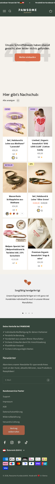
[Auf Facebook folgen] (5, 442)
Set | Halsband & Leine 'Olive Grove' (40, 198)
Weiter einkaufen (27, 57)
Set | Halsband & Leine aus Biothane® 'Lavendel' (15, 143)
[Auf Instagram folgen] (12, 442)
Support (6, 396)
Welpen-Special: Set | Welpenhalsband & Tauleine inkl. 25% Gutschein (15, 251)
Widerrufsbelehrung (11, 416)
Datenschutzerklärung (13, 411)
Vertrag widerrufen (13, 430)
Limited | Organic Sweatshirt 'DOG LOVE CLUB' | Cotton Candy (40, 145)
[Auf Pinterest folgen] (19, 442)
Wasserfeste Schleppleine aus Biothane (15, 199)
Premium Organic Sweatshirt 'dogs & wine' (40, 255)
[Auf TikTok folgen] (26, 442)
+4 (22, 214)
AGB (4, 406)
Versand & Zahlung (11, 421)
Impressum (8, 401)
